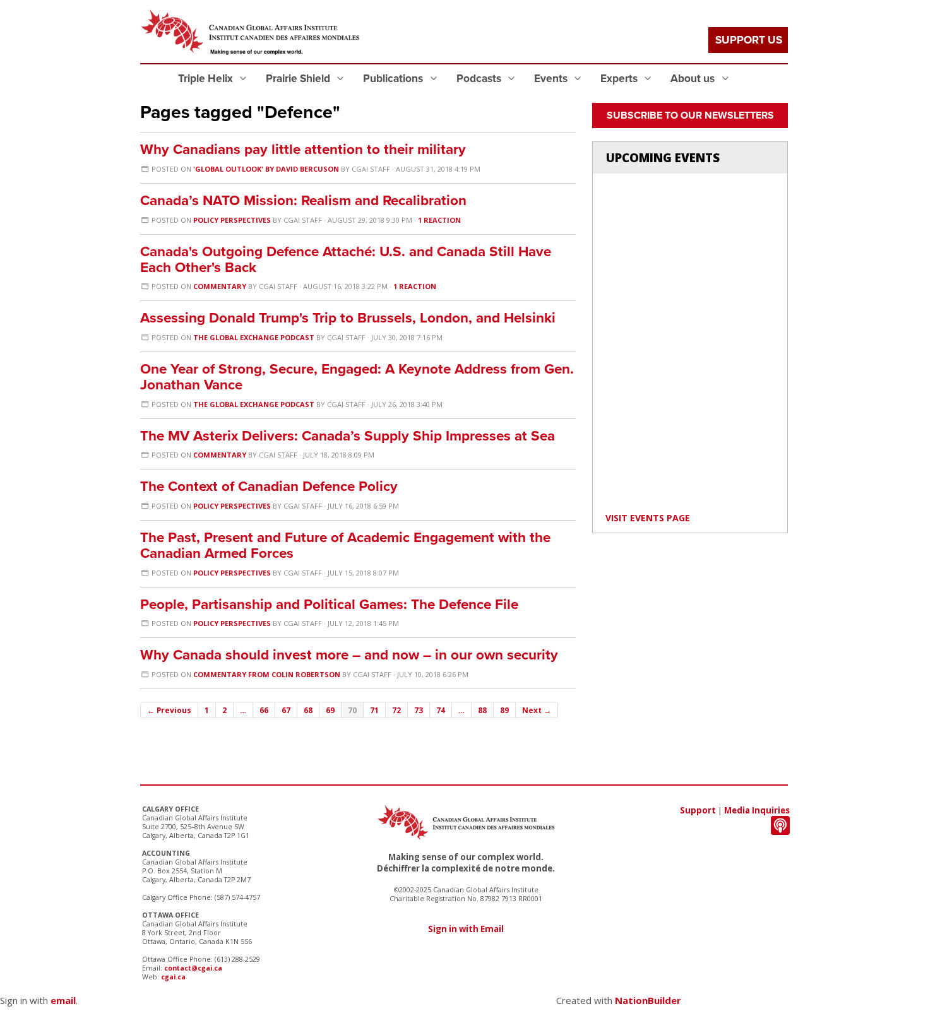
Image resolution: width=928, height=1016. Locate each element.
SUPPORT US (748, 40)
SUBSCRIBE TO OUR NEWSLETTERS (690, 115)
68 (308, 710)
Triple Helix (206, 78)
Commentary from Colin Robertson (266, 674)
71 (374, 710)
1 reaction (439, 220)
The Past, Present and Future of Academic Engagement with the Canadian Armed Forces (345, 545)
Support (698, 810)
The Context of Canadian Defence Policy (269, 486)
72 (396, 710)
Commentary (219, 286)
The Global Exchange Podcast (253, 337)
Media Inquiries (757, 810)
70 (352, 710)
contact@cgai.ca (193, 968)
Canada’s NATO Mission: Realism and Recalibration (303, 200)
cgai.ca (173, 976)
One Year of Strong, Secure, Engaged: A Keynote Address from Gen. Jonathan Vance (357, 376)
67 (286, 710)
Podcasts (480, 78)
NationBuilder (648, 1000)
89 (504, 710)
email (63, 1000)
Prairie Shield (299, 78)
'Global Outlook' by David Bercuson (266, 169)
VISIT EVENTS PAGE (647, 518)
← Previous (169, 710)
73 (418, 710)
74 (440, 710)
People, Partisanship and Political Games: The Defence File (329, 604)
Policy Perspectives (232, 220)
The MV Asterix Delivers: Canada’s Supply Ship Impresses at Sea (347, 435)
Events (552, 78)
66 (263, 710)
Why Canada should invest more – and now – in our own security (349, 654)
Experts (620, 78)
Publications (394, 78)
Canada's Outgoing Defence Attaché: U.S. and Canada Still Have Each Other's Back (345, 259)
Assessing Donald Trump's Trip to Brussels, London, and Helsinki (348, 317)
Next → (536, 710)
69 (330, 710)
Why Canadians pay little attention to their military (303, 149)
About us (693, 78)
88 (482, 710)
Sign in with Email (466, 929)
